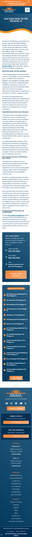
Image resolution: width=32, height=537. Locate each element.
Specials (16, 507)
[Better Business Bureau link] (25, 403)
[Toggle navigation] (27, 9)
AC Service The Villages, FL (15, 324)
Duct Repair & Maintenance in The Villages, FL (15, 364)
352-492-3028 (14, 251)
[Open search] (28, 2)
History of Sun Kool (16, 502)
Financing (16, 505)
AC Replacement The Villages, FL (17, 319)
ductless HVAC (7, 66)
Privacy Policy (10, 531)
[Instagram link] (11, 403)
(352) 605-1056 (16, 466)
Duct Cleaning (16, 486)
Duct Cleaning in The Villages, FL (16, 359)
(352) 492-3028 (16, 454)
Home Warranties (16, 494)
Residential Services (16, 475)
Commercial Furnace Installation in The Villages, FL (16, 353)
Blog (16, 513)
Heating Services (16, 483)
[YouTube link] (20, 403)
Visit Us (16, 436)
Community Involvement (16, 521)
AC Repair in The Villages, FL (15, 315)
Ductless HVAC (16, 492)
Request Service (16, 408)
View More (15, 378)
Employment (16, 516)
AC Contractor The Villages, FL (16, 300)
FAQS (16, 510)
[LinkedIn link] (16, 403)
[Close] (1, 534)
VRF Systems (16, 489)
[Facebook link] (6, 403)
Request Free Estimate (16, 275)
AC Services (16, 481)
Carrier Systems (16, 518)
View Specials (16, 422)
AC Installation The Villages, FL (16, 304)
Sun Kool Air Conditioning (16, 215)
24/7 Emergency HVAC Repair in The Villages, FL (16, 295)
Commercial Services (16, 478)
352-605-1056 (14, 258)
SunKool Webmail (20, 531)
